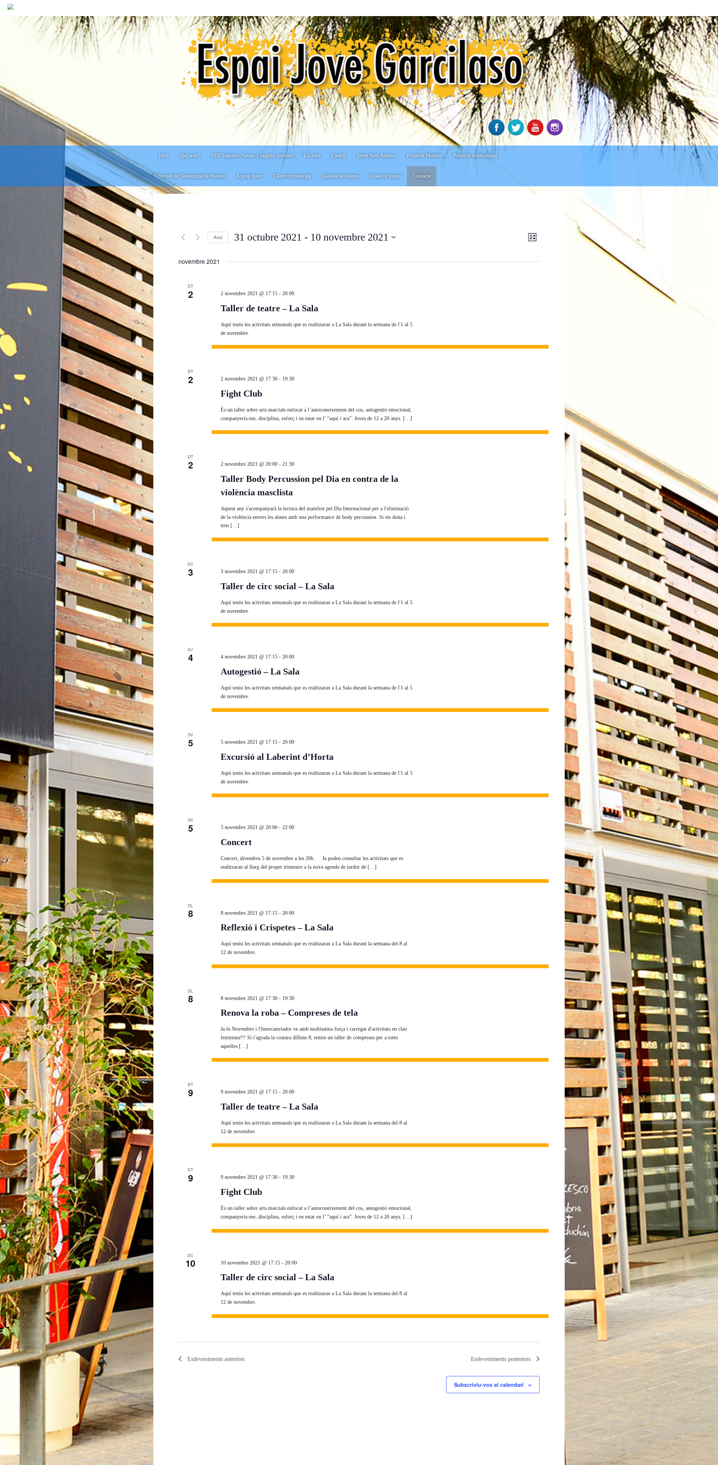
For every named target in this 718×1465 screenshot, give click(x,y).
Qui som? (190, 155)
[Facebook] (497, 134)
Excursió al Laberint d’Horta (277, 757)
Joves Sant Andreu (376, 155)
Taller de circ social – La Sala (277, 586)
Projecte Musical (424, 155)
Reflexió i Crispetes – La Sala (277, 927)
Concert (236, 842)
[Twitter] (517, 134)
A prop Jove (248, 176)
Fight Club (241, 393)
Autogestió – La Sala (260, 671)
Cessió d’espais (385, 176)
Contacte (421, 176)
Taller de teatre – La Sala (269, 308)
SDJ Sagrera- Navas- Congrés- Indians (252, 155)
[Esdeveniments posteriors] (197, 237)
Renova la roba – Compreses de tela (289, 1013)
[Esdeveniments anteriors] (182, 237)
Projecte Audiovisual (475, 155)
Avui (218, 237)
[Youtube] (536, 134)
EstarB (338, 155)
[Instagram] (556, 134)
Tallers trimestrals (291, 176)
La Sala (312, 155)
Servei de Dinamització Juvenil (192, 176)
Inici (164, 155)
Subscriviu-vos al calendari (489, 1384)
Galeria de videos (340, 176)
